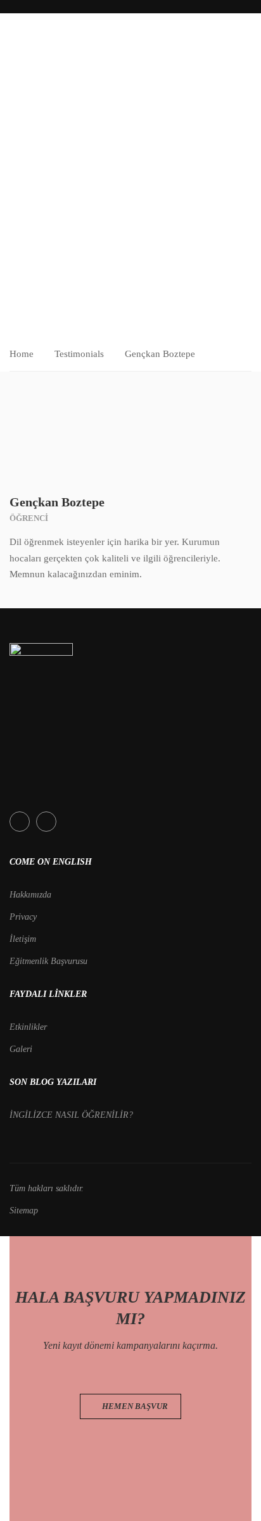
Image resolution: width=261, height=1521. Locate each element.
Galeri (21, 1049)
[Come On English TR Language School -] (41, 48)
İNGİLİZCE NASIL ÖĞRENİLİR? (71, 1115)
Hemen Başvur (134, 1406)
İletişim (23, 939)
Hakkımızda (30, 894)
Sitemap (24, 1210)
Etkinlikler (28, 1027)
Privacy (23, 917)
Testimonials (79, 354)
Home (22, 354)
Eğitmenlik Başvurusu (48, 961)
